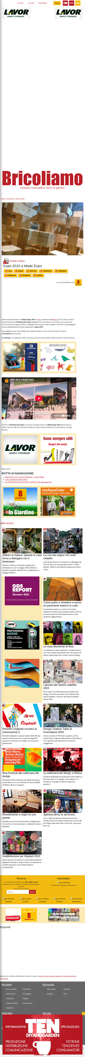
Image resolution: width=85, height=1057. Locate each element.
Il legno (25, 998)
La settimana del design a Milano (62, 773)
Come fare (27, 989)
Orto (65, 994)
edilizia (55, 319)
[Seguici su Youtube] (6, 2)
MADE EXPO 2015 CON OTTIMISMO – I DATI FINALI (24, 477)
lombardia (62, 271)
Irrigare (50, 994)
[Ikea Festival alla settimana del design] (22, 759)
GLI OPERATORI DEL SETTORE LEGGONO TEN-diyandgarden (28, 482)
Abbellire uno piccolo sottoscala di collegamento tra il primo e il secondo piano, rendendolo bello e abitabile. (21, 824)
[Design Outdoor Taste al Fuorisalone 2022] (63, 715)
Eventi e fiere (19, 199)
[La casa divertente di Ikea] (63, 633)
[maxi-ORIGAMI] (58, 357)
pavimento (26, 275)
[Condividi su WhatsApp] (3, 308)
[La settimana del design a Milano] (63, 759)
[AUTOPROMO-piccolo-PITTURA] (63, 915)
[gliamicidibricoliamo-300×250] (58, 449)
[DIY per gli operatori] (65, 3)
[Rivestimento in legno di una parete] (22, 801)
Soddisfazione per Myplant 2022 (21, 856)
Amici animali (11, 989)
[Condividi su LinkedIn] (3, 304)
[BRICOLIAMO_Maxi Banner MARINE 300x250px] (22, 635)
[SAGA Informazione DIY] (78, 3)
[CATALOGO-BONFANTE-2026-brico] (22, 673)
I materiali (10, 998)
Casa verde (51, 989)
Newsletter (42, 3)
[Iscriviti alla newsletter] (64, 882)
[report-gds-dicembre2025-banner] (22, 591)
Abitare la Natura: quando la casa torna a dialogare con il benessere (22, 558)
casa (10, 271)
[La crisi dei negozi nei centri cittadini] (63, 541)
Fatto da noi (10, 994)
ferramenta (47, 271)
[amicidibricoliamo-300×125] (21, 915)
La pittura (10, 1008)
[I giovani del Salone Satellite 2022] (63, 671)
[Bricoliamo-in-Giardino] (20, 501)
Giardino (66, 989)
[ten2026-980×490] (42, 1034)
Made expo (12, 275)
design (20, 271)
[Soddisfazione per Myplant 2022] (22, 842)
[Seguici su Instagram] (13, 2)
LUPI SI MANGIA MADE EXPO (16, 479)
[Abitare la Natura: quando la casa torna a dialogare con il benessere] (22, 541)
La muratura (27, 1003)
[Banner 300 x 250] (58, 501)
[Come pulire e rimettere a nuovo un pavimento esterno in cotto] (63, 589)
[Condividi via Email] (3, 312)
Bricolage (7, 984)
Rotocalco (10, 199)
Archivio (21, 3)
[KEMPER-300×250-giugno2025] (20, 357)
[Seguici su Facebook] (9, 2)
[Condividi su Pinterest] (3, 299)
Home (3, 199)
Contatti (31, 3)
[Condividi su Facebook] (3, 295)
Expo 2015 (33, 271)
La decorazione (12, 1003)
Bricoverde (48, 984)
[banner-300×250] (20, 449)
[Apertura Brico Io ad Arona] (63, 801)
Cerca (57, 3)
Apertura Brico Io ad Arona (59, 814)
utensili (40, 275)
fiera (39, 319)
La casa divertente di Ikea (58, 646)
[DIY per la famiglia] (72, 3)
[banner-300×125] (16, 13)
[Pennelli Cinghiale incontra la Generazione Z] (22, 715)
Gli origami (27, 994)
